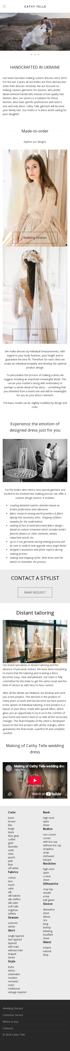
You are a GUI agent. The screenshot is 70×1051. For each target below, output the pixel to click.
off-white (13, 868)
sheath (47, 892)
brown (11, 821)
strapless (48, 849)
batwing (47, 931)
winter (11, 926)
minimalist (14, 974)
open (46, 821)
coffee (11, 839)
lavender (13, 846)
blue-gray (13, 835)
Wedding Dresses (13, 1008)
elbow (46, 916)
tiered (11, 957)
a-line (46, 896)
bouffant (48, 934)
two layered (15, 939)
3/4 (45, 920)
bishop (47, 927)
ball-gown (48, 900)
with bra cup (50, 841)
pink (10, 861)
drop (45, 954)
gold (10, 843)
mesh (11, 885)
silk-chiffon (14, 899)
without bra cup (52, 845)
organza (13, 910)
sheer (46, 825)
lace (10, 881)
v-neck (47, 876)
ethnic (11, 970)
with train (13, 946)
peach (11, 857)
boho (11, 967)
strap (46, 852)
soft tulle (13, 906)
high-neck (48, 817)
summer (13, 923)
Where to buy (10, 1021)
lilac (10, 825)
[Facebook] (29, 1042)
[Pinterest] (40, 1042)
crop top (48, 889)
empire (47, 947)
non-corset (49, 834)
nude (11, 850)
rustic (11, 985)
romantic (13, 981)
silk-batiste (14, 895)
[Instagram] (35, 1042)
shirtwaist (48, 856)
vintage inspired (17, 992)
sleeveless (49, 909)
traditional (14, 988)
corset (46, 838)
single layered (16, 936)
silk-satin (13, 903)
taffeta (12, 913)
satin (11, 888)
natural (47, 951)
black (11, 832)
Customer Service (13, 1015)
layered (12, 943)
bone (11, 817)
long (45, 924)
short (46, 913)
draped (12, 954)
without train (15, 950)
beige (11, 828)
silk (10, 892)
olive (10, 853)
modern (12, 977)
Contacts (8, 1028)
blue (10, 864)
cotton (12, 877)
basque (47, 859)
